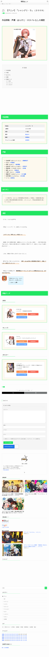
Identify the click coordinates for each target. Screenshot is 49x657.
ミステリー (6, 614)
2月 (7, 634)
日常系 (5, 619)
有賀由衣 (17, 170)
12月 (26, 635)
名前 (4, 425)
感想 (7, 77)
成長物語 (17, 627)
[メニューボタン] (1, 1)
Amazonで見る (21, 314)
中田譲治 (12, 162)
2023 (3, 638)
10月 (21, 635)
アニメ (5, 596)
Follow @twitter (6, 469)
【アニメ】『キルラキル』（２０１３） (32, 532)
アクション (6, 601)
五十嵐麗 (24, 174)
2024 (3, 637)
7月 (16, 634)
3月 (9, 634)
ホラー (5, 611)
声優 (7, 72)
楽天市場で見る (33, 314)
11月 (24, 635)
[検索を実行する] (46, 588)
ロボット (5, 616)
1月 (5, 634)
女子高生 (13, 627)
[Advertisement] (24, 100)
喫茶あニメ (24, 1)
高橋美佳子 (25, 160)
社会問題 (31, 627)
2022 (3, 640)
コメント (5, 409)
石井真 (24, 168)
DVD (10, 81)
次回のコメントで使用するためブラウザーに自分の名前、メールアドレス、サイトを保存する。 (23, 438)
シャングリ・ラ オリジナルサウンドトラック (26, 338)
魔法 (35, 627)
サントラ (10, 83)
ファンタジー (6, 609)
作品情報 (8, 70)
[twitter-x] (24, 472)
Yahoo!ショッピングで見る (21, 317)
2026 (3, 634)
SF (3, 13)
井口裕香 (23, 176)
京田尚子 (25, 166)
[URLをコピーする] (36, 393)
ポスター (10, 84)
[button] (13, 393)
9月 (19, 635)
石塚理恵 (18, 172)
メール (5, 429)
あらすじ (8, 75)
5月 (12, 634)
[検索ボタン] (47, 1)
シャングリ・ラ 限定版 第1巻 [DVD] (24, 311)
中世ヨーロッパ (7, 627)
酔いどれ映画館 (5, 647)
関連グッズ (9, 79)
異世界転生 (26, 627)
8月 (17, 634)
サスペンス (6, 606)
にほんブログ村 (5, 527)
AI (2, 627)
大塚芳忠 (12, 178)
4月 (10, 634)
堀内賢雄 (18, 164)
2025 (3, 635)
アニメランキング (5, 522)
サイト (4, 434)
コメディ (5, 604)
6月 (14, 634)
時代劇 (22, 627)
